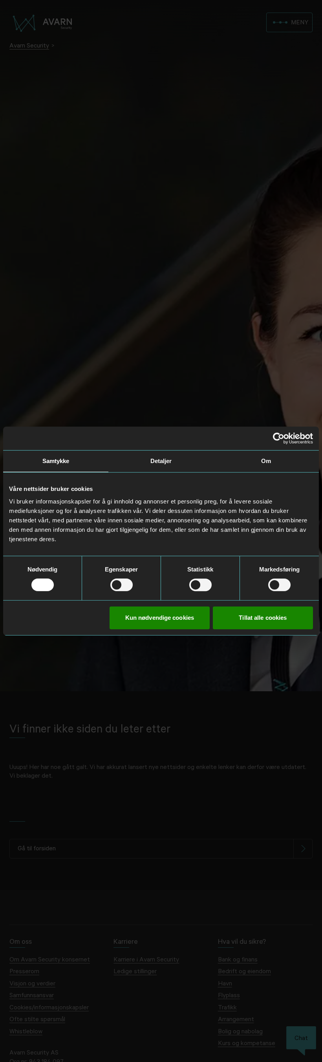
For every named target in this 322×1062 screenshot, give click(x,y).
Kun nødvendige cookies (159, 617)
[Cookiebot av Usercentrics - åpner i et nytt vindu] (278, 438)
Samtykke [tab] (56, 461)
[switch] (121, 585)
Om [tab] (266, 461)
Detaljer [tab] (161, 461)
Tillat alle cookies (263, 617)
